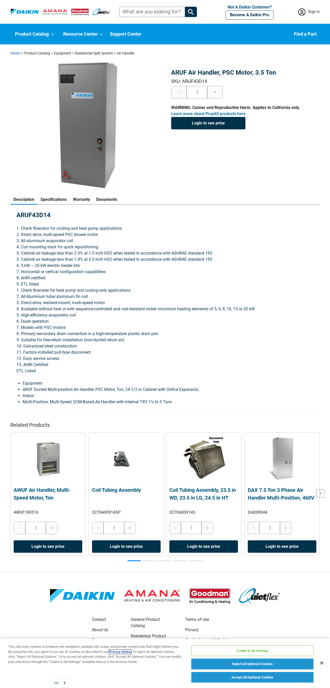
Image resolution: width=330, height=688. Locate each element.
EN (56, 683)
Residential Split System (94, 53)
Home (15, 53)
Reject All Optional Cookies (252, 664)
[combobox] (60, 683)
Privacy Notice (120, 652)
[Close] (321, 663)
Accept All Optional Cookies (253, 677)
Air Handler (126, 53)
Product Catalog (37, 53)
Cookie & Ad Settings (252, 651)
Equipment (62, 53)
